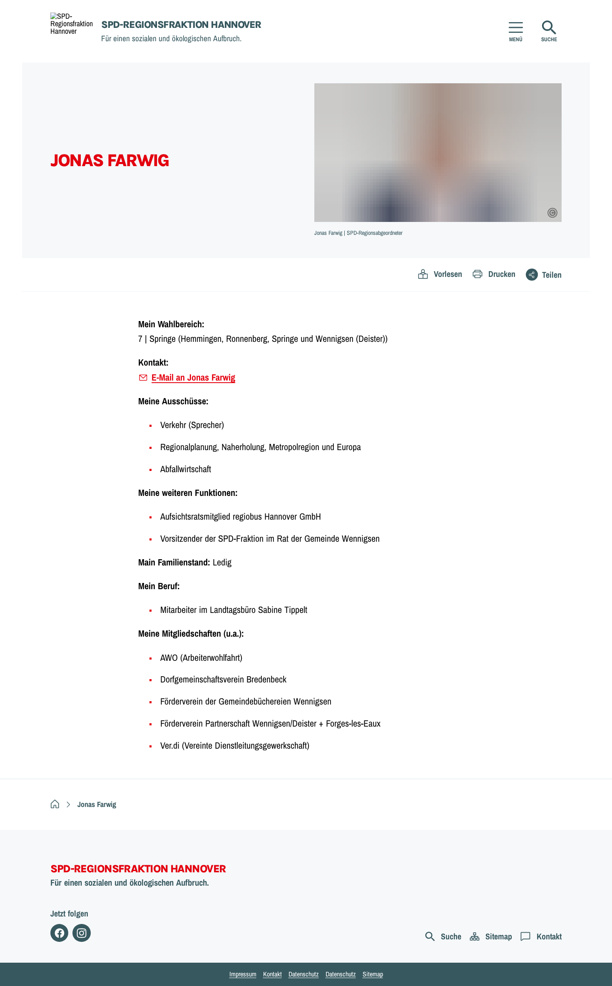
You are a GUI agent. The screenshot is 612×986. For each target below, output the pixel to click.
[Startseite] (55, 804)
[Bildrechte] (552, 213)
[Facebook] (59, 933)
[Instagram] (81, 933)
